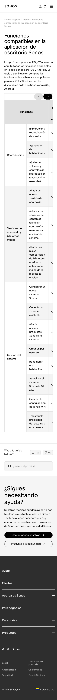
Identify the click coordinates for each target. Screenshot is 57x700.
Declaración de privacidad (36, 663)
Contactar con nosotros (26, 535)
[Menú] (51, 6)
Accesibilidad (9, 669)
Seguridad (7, 675)
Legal (5, 662)
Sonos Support (12, 19)
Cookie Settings (36, 675)
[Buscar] (45, 6)
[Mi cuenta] (40, 6)
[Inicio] (10, 6)
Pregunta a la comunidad (26, 543)
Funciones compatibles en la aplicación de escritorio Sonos (26, 23)
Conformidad (35, 669)
